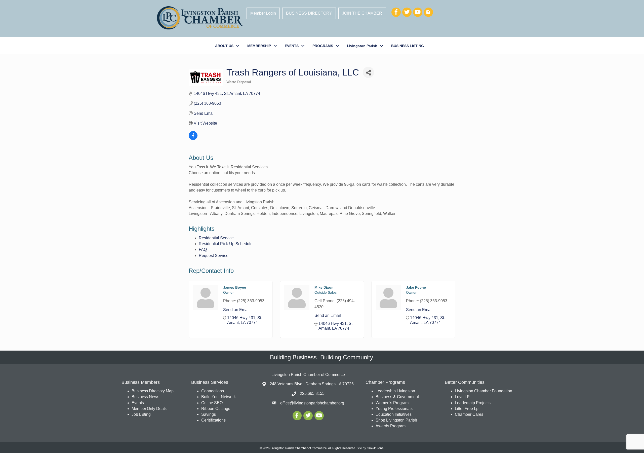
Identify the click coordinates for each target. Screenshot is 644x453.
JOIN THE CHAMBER (362, 13)
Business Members (140, 382)
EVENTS (292, 46)
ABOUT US (224, 46)
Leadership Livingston (395, 391)
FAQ (203, 249)
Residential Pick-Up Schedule (226, 244)
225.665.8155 (312, 393)
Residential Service (216, 238)
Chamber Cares (469, 414)
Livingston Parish (362, 46)
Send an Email (236, 310)
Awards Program (391, 426)
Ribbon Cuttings (215, 408)
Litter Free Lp (466, 408)
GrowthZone (375, 448)
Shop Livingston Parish (396, 420)
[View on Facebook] (193, 138)
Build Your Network (218, 397)
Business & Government (397, 397)
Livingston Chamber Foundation (483, 391)
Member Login (263, 13)
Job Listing (141, 414)
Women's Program (392, 403)
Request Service (213, 255)
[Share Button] (368, 72)
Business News (145, 397)
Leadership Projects (473, 403)
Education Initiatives (394, 414)
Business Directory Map (153, 391)
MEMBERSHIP (259, 46)
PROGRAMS (322, 46)
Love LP (462, 397)
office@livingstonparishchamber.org (312, 403)
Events (138, 403)
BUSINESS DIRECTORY (309, 13)
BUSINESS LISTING (407, 46)
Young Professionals (394, 408)
